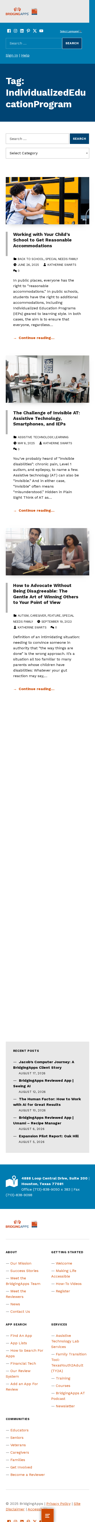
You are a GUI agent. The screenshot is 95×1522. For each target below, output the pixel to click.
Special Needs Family (61, 259)
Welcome (64, 1263)
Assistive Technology (35, 437)
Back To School (31, 259)
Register (63, 1291)
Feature (54, 615)
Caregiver (38, 615)
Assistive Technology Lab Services (65, 1341)
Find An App (21, 1335)
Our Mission (20, 1263)
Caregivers (19, 1452)
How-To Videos (69, 1283)
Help (25, 55)
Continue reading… (36, 338)
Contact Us (20, 1311)
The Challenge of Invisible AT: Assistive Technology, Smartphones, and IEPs (46, 418)
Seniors (17, 1437)
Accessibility (39, 1509)
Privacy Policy (58, 1503)
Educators (19, 1430)
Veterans (18, 1445)
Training (63, 1378)
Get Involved (21, 1467)
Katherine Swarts (62, 264)
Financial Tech (23, 1363)
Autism (23, 615)
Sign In (12, 55)
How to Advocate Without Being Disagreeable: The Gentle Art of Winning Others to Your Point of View (45, 594)
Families (17, 1460)
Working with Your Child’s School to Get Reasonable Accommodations (42, 240)
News (15, 1304)
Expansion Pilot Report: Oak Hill (49, 1136)
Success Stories (24, 1270)
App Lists (18, 1343)
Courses (63, 1385)
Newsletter (65, 1406)
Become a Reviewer (27, 1474)
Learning (61, 437)
